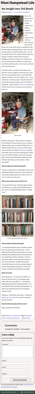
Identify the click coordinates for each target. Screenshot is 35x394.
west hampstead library (13, 318)
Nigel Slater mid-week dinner (10, 297)
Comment (5, 344)
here (6, 89)
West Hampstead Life (11, 392)
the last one (21, 84)
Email (4, 367)
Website (4, 374)
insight (27, 315)
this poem (23, 150)
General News (16, 315)
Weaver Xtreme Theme (28, 392)
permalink (27, 318)
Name (4, 361)
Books (9, 315)
